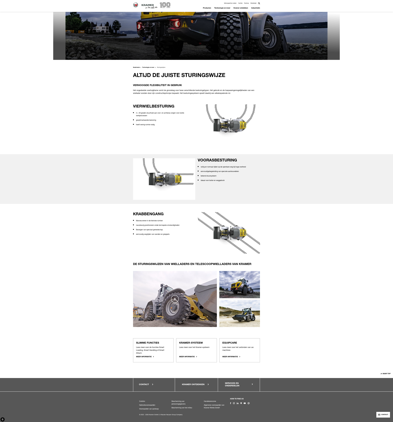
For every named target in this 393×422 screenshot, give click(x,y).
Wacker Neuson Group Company (171, 414)
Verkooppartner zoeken (230, 3)
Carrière (240, 3)
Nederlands (136, 67)
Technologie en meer (222, 8)
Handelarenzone (210, 401)
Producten (207, 8)
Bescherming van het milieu (182, 408)
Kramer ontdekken (241, 8)
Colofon (142, 401)
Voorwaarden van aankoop (149, 409)
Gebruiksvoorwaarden (147, 405)
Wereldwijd (253, 3)
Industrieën (255, 8)
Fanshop (246, 3)
